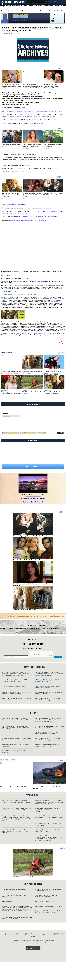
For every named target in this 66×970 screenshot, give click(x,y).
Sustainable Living (46, 5)
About (3, 934)
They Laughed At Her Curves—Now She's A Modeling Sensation (11, 392)
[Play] (33, 483)
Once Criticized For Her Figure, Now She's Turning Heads (32, 145)
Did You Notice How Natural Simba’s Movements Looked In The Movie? (11, 195)
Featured (7, 5)
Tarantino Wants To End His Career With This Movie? (52, 392)
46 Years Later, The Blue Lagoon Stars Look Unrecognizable (11, 372)
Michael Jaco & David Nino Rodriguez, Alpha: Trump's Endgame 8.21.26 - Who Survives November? (48, 810)
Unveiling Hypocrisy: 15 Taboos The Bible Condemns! (53, 194)
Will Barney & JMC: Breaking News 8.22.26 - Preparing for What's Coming (47, 680)
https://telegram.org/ (22, 628)
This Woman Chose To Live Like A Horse (24, 876)
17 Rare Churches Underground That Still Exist (28, 609)
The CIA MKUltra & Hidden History (44, 901)
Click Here (16, 281)
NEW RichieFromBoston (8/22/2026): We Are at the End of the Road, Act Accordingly (17, 693)
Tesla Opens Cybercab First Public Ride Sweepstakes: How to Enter (46, 896)
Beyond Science (26, 5)
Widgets (33, 936)
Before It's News (15, 2)
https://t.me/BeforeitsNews (50, 628)
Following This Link (48, 335)
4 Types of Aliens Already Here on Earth (13, 889)
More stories (24, 20)
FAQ (18, 934)
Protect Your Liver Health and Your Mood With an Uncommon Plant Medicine (48, 889)
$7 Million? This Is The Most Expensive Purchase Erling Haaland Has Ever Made (52, 373)
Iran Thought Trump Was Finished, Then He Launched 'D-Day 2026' (47, 830)
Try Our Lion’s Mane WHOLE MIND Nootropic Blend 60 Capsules (19, 294)
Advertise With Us (11, 934)
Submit (58, 657)
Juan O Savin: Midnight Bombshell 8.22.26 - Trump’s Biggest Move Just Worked (14, 680)
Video (63, 5)
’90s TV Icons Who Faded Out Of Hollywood (52, 145)
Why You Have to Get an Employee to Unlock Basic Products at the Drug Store (17, 917)
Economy (13, 5)
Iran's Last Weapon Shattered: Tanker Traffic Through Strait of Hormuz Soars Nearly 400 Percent (17, 719)
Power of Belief (35, 5)
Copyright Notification (48, 934)
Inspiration (55, 5)
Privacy (28, 934)
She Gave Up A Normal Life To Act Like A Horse (14, 787)
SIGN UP (25, 648)
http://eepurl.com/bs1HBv (44, 208)
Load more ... (32, 466)
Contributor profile (16, 20)
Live (60, 5)
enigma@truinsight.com (18, 171)
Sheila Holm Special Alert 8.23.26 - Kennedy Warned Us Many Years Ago (47, 699)
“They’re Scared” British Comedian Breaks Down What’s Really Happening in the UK (48, 911)
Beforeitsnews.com (14, 11)
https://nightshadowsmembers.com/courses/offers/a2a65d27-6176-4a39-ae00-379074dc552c (28, 116)
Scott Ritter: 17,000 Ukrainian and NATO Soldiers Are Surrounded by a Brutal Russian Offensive (16, 809)
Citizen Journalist (39, 281)
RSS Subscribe (59, 934)
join (9, 275)
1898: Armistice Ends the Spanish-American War (48, 906)
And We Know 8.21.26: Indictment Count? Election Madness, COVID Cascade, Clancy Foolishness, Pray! (49, 817)
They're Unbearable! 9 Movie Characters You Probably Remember (30, 584)
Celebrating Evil (7, 901)
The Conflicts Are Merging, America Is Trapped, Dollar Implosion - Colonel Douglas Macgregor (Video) (15, 831)
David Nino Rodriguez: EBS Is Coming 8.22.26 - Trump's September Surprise (48, 686)
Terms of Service (36, 934)
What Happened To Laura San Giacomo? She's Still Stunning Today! (32, 195)
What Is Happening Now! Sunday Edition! (14, 686)
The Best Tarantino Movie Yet (11, 144)
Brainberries (5, 146)
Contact (23, 934)
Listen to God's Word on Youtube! (33, 498)
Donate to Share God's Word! (33, 502)
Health (19, 5)
